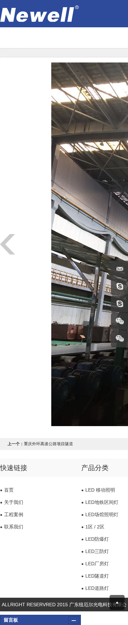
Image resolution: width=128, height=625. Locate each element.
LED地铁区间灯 (99, 502)
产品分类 (95, 467)
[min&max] (73, 620)
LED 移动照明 (98, 490)
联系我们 (11, 526)
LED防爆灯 (95, 539)
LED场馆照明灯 (99, 514)
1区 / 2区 (92, 526)
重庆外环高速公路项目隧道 (48, 443)
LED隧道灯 (95, 576)
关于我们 (11, 502)
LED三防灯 (95, 551)
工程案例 (11, 514)
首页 (7, 490)
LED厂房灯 (95, 563)
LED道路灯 (95, 588)
